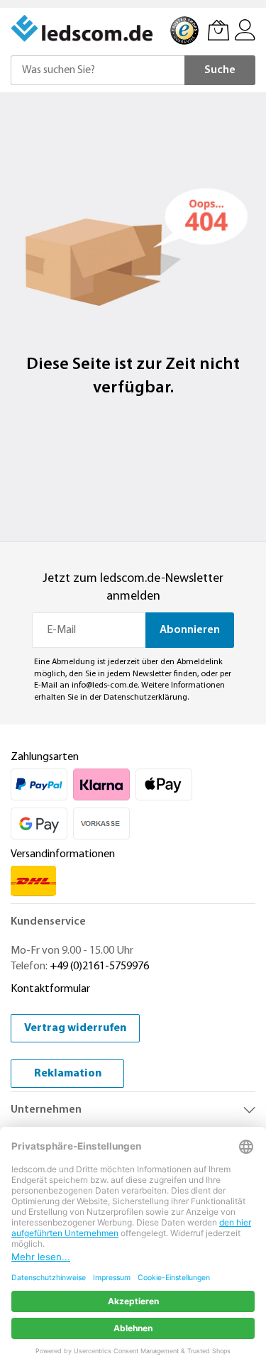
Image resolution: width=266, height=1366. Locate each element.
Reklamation (67, 1073)
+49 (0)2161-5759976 (99, 966)
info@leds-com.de (105, 685)
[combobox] (97, 70)
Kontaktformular (50, 989)
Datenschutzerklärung (145, 697)
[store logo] (83, 28)
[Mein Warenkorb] (218, 30)
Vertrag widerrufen (75, 1028)
